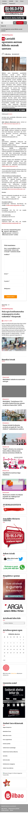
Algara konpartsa (7, 727)
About (11, 810)
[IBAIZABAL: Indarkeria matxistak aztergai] (14, 369)
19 (10, 649)
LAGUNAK (11, 1)
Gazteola (5, 756)
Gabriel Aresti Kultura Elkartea (10, 751)
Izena (6, 274)
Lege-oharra (4, 808)
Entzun (21, 1)
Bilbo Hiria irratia (7, 735)
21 (17, 649)
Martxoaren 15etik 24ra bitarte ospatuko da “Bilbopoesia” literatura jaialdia (13, 496)
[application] (14, 110)
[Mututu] (20, 110)
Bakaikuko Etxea (7, 731)
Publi (17, 1)
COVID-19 (15, 233)
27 (14, 652)
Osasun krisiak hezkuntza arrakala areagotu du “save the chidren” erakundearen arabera (13, 427)
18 (7, 649)
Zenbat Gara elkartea (8, 768)
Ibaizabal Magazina (7, 34)
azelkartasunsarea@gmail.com (11, 123)
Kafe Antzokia (6, 760)
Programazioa (12, 3)
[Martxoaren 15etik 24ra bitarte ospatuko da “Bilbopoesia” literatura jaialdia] (14, 485)
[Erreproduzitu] (4, 110)
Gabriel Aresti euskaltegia (9, 747)
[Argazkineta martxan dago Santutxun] (14, 463)
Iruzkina (7, 254)
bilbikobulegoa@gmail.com (9, 166)
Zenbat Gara (13, 673)
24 (4, 652)
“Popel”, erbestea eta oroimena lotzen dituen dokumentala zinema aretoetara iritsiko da (13, 451)
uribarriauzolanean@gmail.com (16, 189)
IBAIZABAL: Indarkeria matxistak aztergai (14, 380)
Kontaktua (4, 3)
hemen (10, 114)
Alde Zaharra (13, 231)
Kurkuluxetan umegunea (9, 764)
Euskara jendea (6, 743)
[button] (14, 22)
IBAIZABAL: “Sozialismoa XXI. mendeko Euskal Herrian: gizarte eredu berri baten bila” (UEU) (14, 403)
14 (17, 646)
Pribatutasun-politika (13, 808)
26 (10, 652)
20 (14, 649)
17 (4, 649)
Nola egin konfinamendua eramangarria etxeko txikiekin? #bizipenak (13, 314)
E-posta (6, 281)
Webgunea (7, 288)
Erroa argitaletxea (7, 739)
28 (17, 652)
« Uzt (4, 660)
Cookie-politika (5, 810)
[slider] (23, 110)
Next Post (4, 305)
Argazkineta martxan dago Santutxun (11, 473)
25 (7, 652)
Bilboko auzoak (6, 233)
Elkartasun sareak (7, 234)
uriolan (16, 234)
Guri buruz (4, 1)
